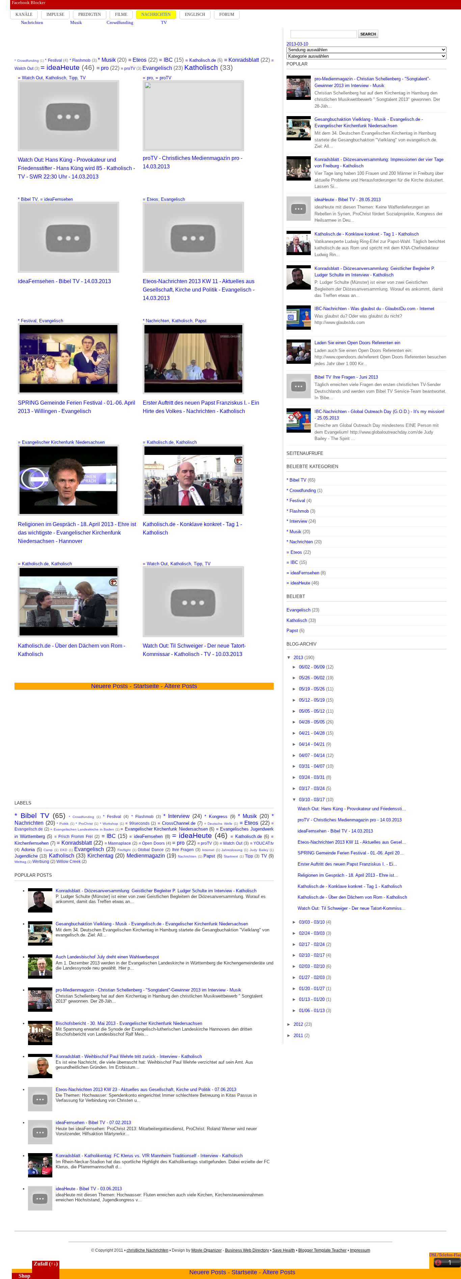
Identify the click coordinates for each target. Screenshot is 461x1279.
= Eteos (137, 60)
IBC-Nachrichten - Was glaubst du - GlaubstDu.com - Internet (374, 308)
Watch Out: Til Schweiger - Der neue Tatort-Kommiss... (352, 908)
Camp (48, 850)
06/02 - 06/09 (312, 667)
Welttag (20, 862)
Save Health (283, 1250)
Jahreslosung (231, 850)
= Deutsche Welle (218, 823)
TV (164, 22)
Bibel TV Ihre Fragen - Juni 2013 (346, 377)
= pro (103, 68)
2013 (299, 657)
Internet (208, 850)
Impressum (360, 1250)
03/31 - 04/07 (312, 766)
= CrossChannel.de (176, 823)
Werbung (40, 861)
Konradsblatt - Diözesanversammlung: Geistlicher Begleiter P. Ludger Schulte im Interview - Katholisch (156, 890)
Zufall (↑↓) (46, 1264)
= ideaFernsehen (56, 199)
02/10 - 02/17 (312, 955)
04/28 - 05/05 (312, 722)
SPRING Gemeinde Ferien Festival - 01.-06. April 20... (351, 852)
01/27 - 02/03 (312, 977)
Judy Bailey (259, 850)
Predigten (89, 14)
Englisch (195, 14)
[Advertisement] (144, 41)
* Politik (63, 823)
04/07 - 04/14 (312, 755)
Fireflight (124, 850)
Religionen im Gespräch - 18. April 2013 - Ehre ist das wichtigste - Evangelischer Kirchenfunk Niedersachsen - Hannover (77, 532)
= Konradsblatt (241, 60)
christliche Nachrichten (147, 1250)
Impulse (55, 14)
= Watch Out (30, 77)
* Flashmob (80, 60)
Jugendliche (26, 856)
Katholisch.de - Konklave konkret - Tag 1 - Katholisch (367, 234)
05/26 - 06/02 (312, 677)
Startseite (244, 1272)
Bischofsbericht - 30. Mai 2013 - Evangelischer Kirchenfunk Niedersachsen (129, 1023)
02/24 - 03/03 (312, 933)
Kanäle (24, 14)
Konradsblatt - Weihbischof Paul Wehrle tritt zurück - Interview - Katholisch (129, 1056)
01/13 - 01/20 (312, 999)
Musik (76, 22)
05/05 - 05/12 (312, 711)
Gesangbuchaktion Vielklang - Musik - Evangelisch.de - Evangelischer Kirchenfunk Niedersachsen (152, 923)
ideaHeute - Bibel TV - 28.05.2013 (348, 199)
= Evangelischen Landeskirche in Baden (82, 829)
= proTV (128, 68)
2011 (299, 1035)
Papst (201, 320)
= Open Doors (152, 843)
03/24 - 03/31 (312, 777)
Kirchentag (100, 856)
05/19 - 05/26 (312, 688)
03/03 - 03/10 (312, 922)
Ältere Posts (279, 1272)
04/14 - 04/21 (312, 744)
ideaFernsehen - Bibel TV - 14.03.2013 (64, 281)
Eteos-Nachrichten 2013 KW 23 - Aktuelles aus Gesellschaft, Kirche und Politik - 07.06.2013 (146, 1089)
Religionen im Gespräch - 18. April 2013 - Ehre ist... (348, 875)
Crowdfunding (120, 22)
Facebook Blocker (28, 2)
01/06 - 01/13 (312, 1010)
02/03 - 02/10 (312, 966)
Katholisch (201, 67)
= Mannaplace (118, 843)
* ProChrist (84, 823)
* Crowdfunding (26, 60)
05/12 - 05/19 (312, 700)
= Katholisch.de (200, 60)
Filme (121, 14)
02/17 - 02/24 (312, 944)
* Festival (53, 60)
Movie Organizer (206, 1250)
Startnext (231, 856)
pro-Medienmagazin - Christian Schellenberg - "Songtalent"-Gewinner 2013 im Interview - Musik (148, 989)
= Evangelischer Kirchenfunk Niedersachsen (61, 442)
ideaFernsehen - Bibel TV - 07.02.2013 (93, 1122)
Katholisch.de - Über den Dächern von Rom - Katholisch (352, 897)
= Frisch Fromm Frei (73, 836)
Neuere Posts (207, 1272)
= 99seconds (137, 823)
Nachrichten (156, 14)
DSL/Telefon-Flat (445, 1254)
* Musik (106, 60)
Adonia (28, 849)
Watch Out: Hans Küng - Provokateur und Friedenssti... (352, 808)
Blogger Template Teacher (322, 1250)
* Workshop (109, 823)
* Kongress (216, 816)
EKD (63, 850)
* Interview (176, 816)
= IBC (165, 60)
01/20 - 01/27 (312, 988)
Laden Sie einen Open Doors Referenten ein (357, 342)
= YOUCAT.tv (262, 843)
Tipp (73, 77)
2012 (299, 1024)
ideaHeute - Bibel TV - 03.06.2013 (89, 1188)
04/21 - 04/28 (312, 733)
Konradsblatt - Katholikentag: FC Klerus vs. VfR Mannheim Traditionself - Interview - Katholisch (149, 1155)
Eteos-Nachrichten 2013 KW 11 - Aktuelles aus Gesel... (352, 842)
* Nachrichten (156, 320)
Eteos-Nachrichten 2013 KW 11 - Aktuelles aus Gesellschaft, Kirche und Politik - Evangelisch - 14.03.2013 (198, 289)
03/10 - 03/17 (312, 799)
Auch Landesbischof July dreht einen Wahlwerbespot (107, 956)
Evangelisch (157, 68)
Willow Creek (68, 861)
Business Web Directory (247, 1250)
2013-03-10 (297, 44)
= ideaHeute (60, 67)
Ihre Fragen (183, 849)
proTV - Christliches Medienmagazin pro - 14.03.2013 (350, 819)
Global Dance (151, 849)
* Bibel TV (27, 199)
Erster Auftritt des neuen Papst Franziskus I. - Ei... (347, 864)
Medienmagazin (146, 856)
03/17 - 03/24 (312, 788)
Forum (226, 14)
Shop (24, 1276)
